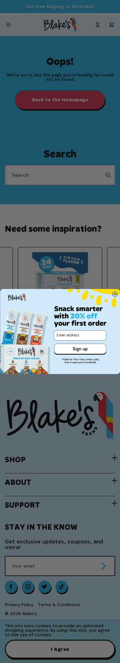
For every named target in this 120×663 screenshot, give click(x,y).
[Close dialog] (114, 294)
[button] (80, 349)
